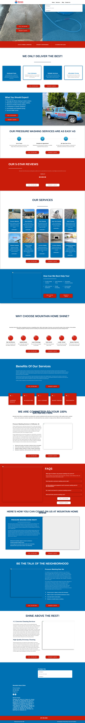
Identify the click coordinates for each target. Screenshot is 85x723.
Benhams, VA (29, 704)
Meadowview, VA (16, 703)
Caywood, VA (31, 703)
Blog (63, 2)
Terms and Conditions (72, 721)
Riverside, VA (29, 707)
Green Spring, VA (16, 705)
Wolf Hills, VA (23, 708)
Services (58, 2)
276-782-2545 (43, 718)
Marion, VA (27, 699)
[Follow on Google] (15, 694)
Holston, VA (16, 707)
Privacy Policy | (65, 721)
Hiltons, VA (31, 706)
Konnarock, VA (24, 705)
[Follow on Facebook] (13, 694)
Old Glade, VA (30, 708)
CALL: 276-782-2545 (23, 26)
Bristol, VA (22, 699)
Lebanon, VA (15, 701)
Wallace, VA (16, 704)
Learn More (14, 229)
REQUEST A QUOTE (23, 30)
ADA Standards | (60, 721)
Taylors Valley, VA (24, 706)
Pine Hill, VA (22, 707)
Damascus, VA (24, 703)
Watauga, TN (31, 705)
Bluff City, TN (16, 710)
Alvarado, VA (22, 704)
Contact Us (67, 2)
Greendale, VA (16, 708)
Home (53, 2)
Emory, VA (31, 700)
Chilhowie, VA (16, 699)
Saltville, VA (17, 700)
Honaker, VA (30, 701)
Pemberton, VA (23, 710)
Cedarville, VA (16, 706)
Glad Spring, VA (24, 700)
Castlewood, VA (22, 701)
